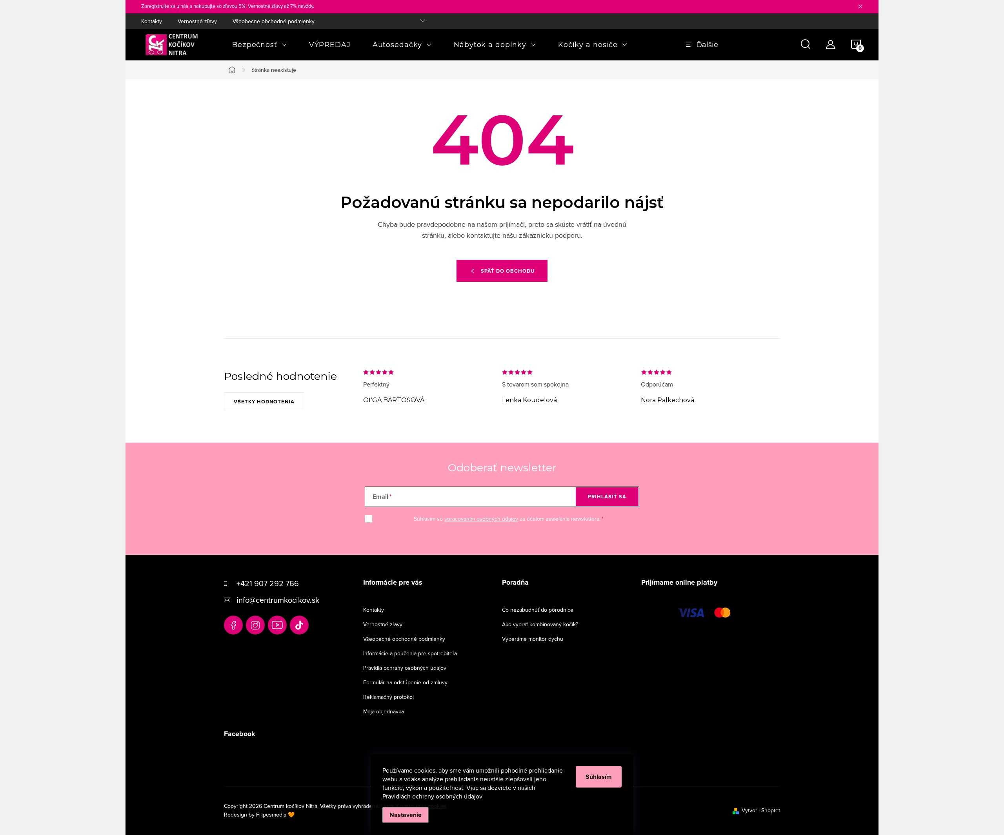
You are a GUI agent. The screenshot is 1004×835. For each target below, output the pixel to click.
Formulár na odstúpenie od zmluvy (405, 682)
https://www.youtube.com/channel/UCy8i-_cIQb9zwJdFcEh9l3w (277, 625)
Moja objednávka (383, 711)
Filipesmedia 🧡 (275, 815)
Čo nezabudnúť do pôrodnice (537, 609)
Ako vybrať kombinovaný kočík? (540, 624)
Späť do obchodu (508, 271)
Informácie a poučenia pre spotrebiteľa (410, 653)
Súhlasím (599, 776)
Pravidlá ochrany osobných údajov (404, 668)
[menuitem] (259, 44)
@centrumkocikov (299, 625)
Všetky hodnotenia (264, 401)
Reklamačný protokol (388, 697)
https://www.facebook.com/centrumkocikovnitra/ (233, 625)
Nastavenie (405, 814)
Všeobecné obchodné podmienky (274, 21)
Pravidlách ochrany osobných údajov (432, 796)
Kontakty (151, 21)
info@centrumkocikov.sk (277, 599)
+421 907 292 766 (267, 583)
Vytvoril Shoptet (761, 810)
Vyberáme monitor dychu (532, 638)
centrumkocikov (255, 625)
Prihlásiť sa (607, 496)
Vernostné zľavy (197, 21)
